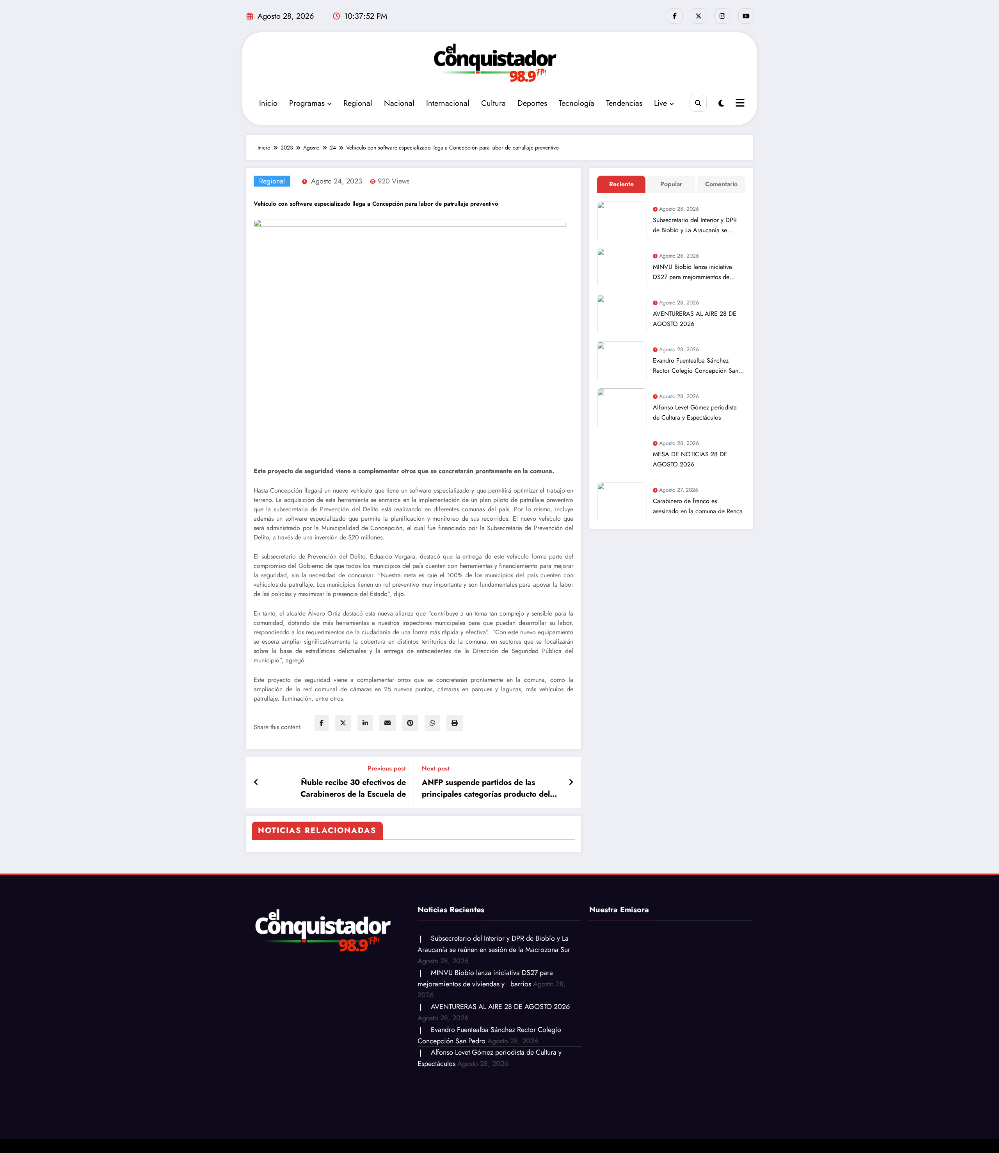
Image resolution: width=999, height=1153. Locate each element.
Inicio (268, 103)
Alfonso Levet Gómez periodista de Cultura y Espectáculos (695, 412)
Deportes (532, 103)
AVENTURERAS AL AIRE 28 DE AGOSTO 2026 (694, 318)
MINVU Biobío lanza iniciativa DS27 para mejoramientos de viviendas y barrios (692, 272)
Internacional (447, 103)
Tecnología (576, 103)
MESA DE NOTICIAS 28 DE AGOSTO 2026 (690, 459)
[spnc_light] (721, 103)
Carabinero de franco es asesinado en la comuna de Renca (698, 506)
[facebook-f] (675, 16)
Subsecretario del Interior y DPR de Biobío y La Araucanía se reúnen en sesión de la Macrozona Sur (698, 225)
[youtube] (746, 16)
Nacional (399, 103)
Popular (671, 184)
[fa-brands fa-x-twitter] (698, 16)
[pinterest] (410, 723)
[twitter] (343, 723)
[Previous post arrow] (256, 782)
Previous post (387, 768)
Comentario (721, 184)
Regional (357, 103)
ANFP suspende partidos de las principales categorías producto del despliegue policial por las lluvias (486, 788)
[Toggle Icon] (739, 104)
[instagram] (722, 16)
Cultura (493, 103)
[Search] (698, 103)
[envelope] (387, 723)
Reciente (621, 184)
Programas (307, 103)
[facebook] (322, 723)
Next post (436, 768)
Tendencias (624, 103)
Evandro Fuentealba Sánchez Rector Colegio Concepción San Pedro (695, 366)
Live (660, 103)
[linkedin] (365, 723)
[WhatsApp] (432, 723)
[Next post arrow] (571, 782)
